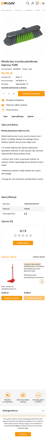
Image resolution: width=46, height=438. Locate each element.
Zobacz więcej (39, 257)
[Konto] (33, 3)
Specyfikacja (17, 116)
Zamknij (23, 434)
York (30, 69)
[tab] (5, 116)
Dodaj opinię (23, 243)
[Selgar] (8, 3)
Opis (5, 116)
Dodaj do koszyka (31, 93)
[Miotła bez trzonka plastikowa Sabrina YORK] (23, 35)
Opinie (30, 116)
